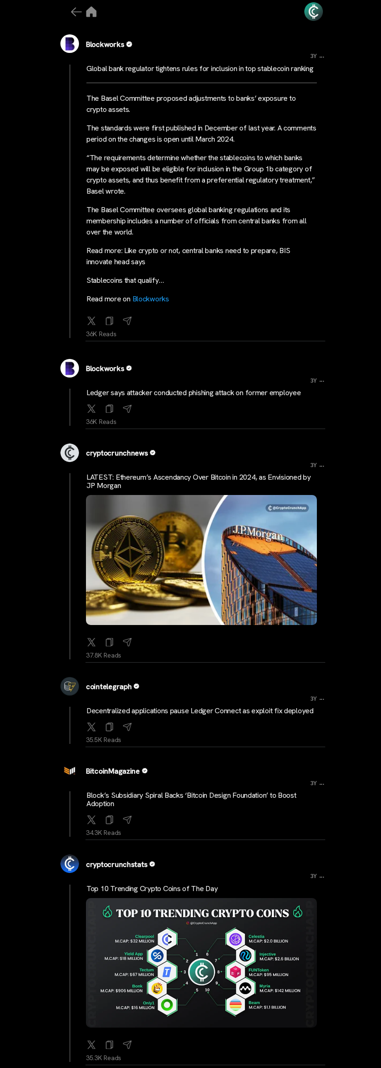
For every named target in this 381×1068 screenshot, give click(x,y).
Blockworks (105, 44)
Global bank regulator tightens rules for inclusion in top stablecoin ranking (199, 68)
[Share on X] (92, 319)
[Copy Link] (110, 319)
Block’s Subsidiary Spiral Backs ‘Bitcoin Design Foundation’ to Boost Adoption (191, 799)
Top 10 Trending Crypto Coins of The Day (151, 888)
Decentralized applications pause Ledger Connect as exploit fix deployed (200, 711)
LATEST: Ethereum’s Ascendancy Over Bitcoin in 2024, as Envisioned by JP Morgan (198, 481)
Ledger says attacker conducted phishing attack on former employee (193, 392)
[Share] (127, 319)
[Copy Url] (110, 407)
